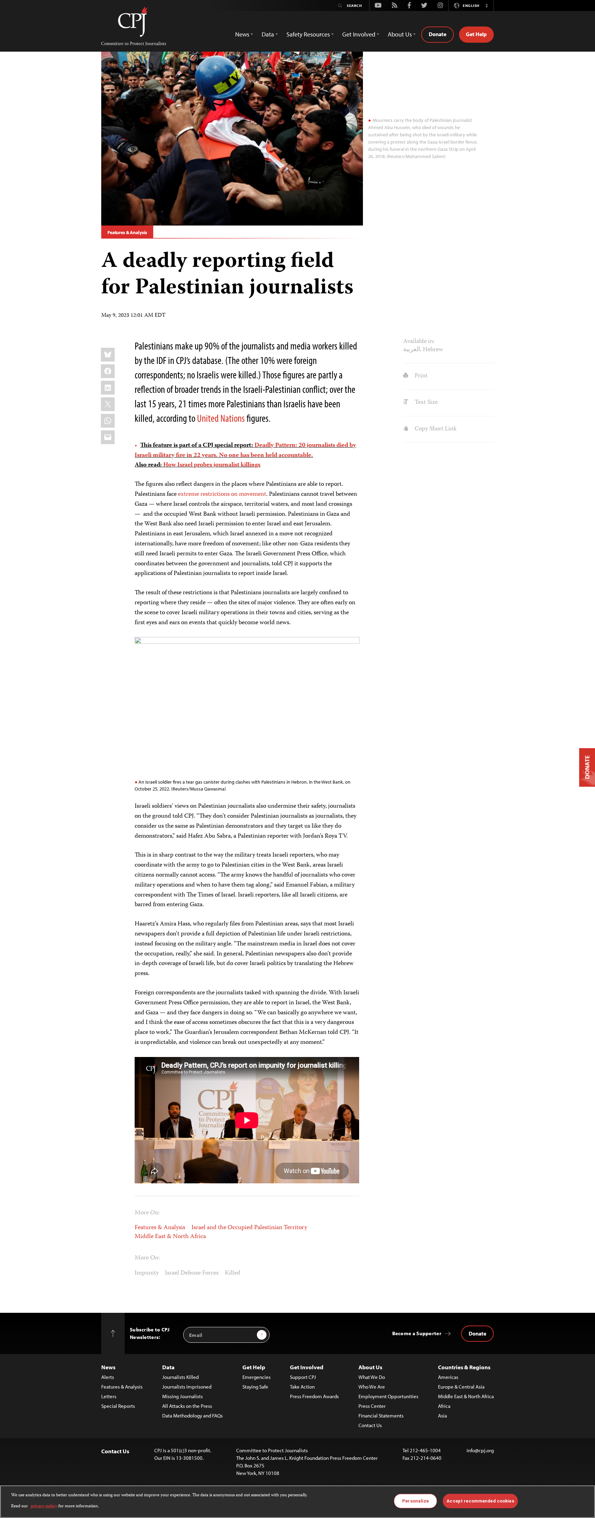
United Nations (221, 418)
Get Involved (306, 1367)
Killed (232, 1273)
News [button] (242, 34)
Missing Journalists (182, 1396)
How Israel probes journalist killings (211, 465)
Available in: (419, 341)
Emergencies (256, 1377)
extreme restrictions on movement (222, 494)
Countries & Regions (464, 1367)
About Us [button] (400, 34)
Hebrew (433, 350)
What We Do (371, 1377)
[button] (486, 5)
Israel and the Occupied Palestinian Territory (249, 1228)
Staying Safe (255, 1386)
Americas (448, 1377)
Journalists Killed (180, 1377)
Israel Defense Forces (192, 1273)
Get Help (476, 34)
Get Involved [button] (358, 34)
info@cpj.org (480, 1450)
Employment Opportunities (388, 1396)
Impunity (147, 1273)
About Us (370, 1367)
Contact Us (370, 1425)
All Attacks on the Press (187, 1406)
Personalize (415, 1501)
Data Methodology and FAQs (192, 1415)
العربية (411, 350)
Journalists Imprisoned (186, 1386)
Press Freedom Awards (314, 1396)
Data (168, 1367)
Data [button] (268, 34)
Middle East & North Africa (170, 1237)
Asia (442, 1415)
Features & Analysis (127, 232)
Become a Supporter (416, 1333)
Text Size (425, 402)
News (108, 1367)
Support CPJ (303, 1377)
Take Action (302, 1386)
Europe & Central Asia (461, 1386)
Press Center (372, 1406)
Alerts (107, 1377)
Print (420, 376)
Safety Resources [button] (308, 34)
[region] (297, 1501)
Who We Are (371, 1386)
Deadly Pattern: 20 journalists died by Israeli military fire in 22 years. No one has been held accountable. (245, 450)
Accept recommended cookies (480, 1501)
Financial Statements (381, 1415)
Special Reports (118, 1406)
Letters (108, 1396)
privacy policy (44, 1506)
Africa (444, 1406)
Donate (437, 34)
